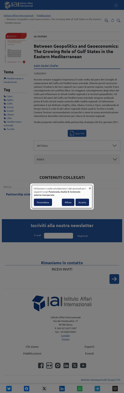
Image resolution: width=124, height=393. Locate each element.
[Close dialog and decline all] (90, 187)
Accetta (82, 202)
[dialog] (62, 196)
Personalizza (43, 202)
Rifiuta (68, 202)
